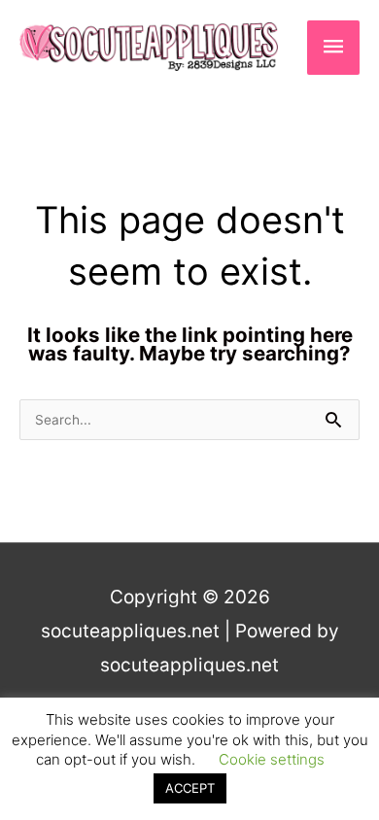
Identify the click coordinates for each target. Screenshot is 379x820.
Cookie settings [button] (272, 759)
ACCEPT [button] (190, 788)
